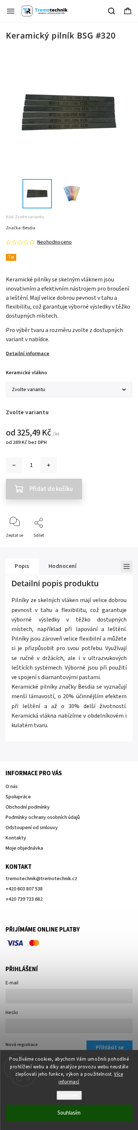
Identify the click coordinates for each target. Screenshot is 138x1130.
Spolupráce (18, 797)
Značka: (20, 228)
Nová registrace (22, 1044)
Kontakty (16, 838)
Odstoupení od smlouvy (32, 827)
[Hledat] (112, 11)
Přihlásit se (110, 1047)
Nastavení (69, 1095)
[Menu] (10, 11)
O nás (12, 786)
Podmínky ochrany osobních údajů (43, 817)
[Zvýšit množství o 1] (48, 465)
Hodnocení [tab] (63, 566)
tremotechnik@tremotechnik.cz (41, 878)
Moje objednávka (24, 848)
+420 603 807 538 (24, 889)
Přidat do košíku (51, 489)
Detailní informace (27, 353)
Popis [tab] (22, 566)
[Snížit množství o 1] (14, 465)
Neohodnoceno (54, 242)
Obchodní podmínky (28, 807)
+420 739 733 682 (24, 899)
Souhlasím (69, 1113)
